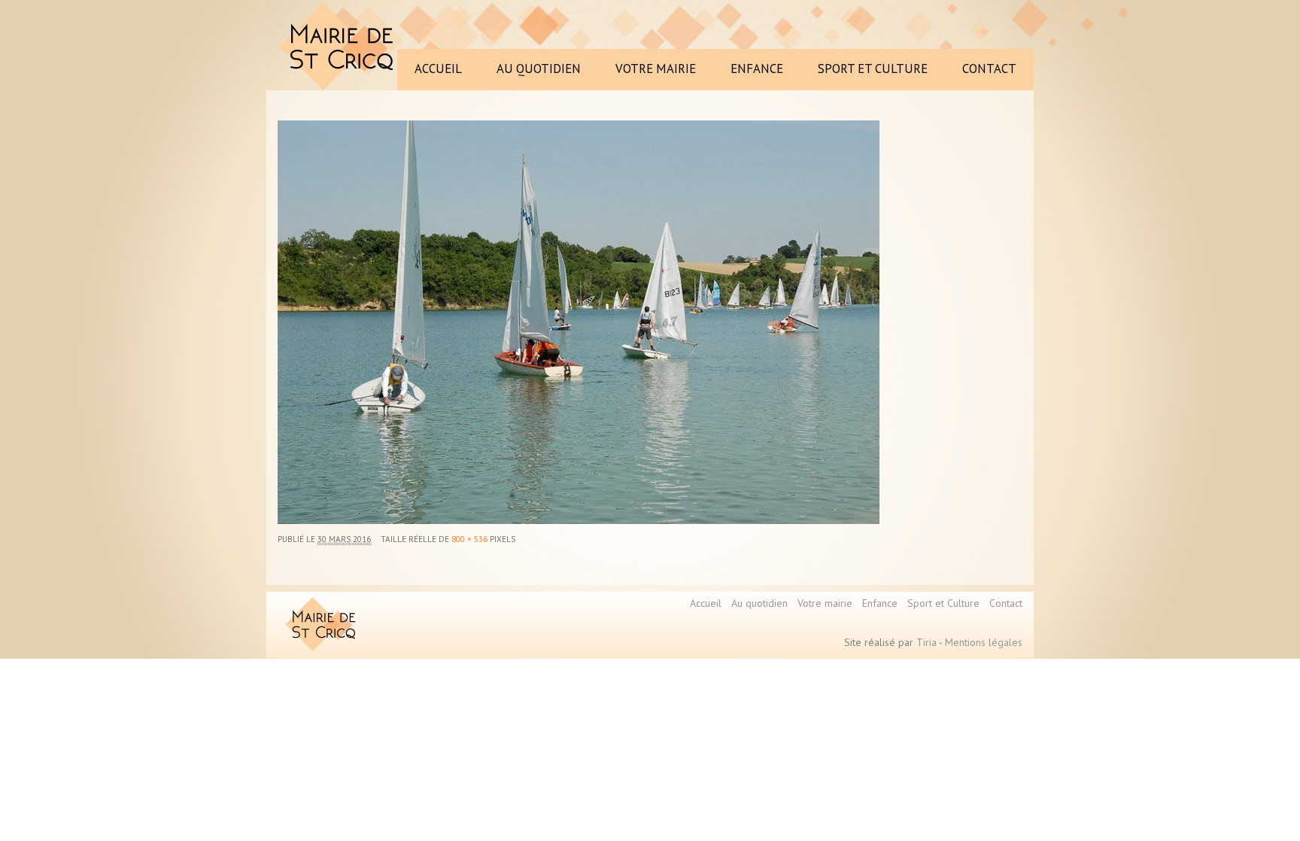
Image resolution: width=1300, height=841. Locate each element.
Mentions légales (983, 642)
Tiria (926, 642)
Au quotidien (759, 603)
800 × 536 (469, 539)
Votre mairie (824, 603)
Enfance (880, 603)
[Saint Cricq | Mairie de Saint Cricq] (339, 46)
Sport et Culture (943, 603)
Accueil (705, 603)
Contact (1005, 603)
